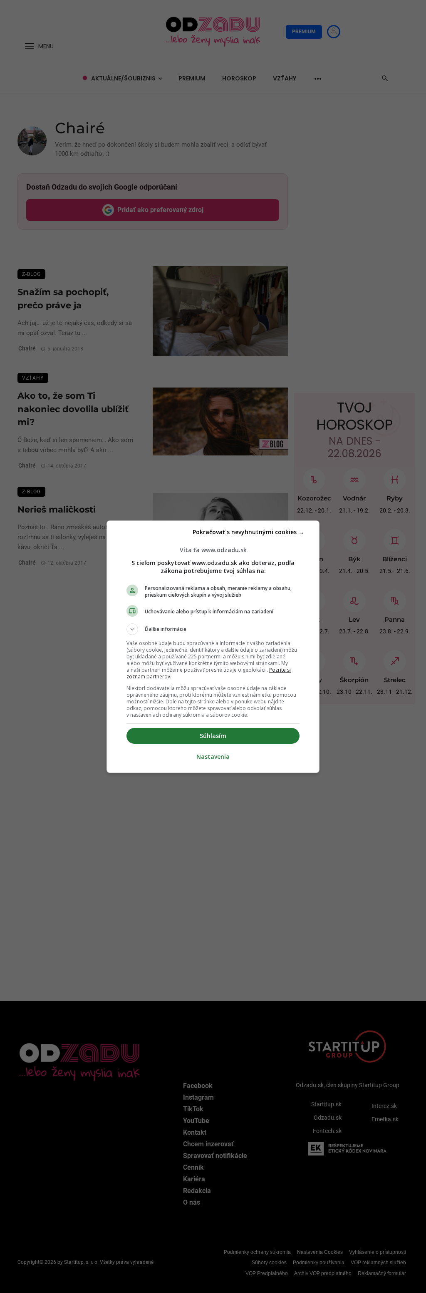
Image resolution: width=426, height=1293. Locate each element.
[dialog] (213, 646)
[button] (213, 629)
